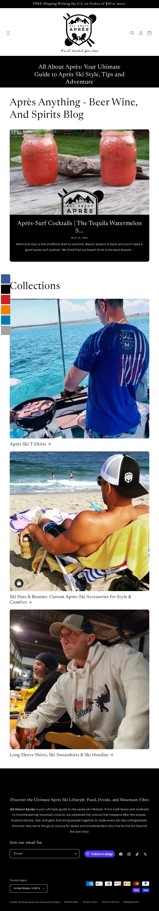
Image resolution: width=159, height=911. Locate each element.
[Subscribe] (75, 853)
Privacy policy (90, 902)
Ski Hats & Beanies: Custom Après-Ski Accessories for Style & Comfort (70, 600)
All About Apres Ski (28, 902)
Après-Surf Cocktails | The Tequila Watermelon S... (79, 227)
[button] (8, 33)
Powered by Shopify (50, 902)
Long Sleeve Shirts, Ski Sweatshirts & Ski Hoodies (59, 755)
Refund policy (71, 902)
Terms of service (110, 902)
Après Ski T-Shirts (28, 444)
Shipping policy (131, 902)
